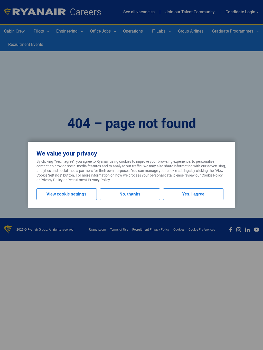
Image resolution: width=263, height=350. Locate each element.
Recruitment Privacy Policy (89, 180)
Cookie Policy (212, 175)
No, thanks (129, 194)
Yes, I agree (193, 194)
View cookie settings (66, 194)
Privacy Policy (52, 180)
